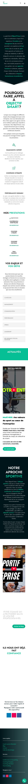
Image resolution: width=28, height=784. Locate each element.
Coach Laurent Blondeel (9, 744)
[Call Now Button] (24, 781)
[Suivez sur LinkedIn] (9, 715)
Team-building (7, 766)
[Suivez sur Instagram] (14, 715)
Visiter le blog (19, 626)
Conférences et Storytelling (10, 760)
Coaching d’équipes (8, 762)
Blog (4, 746)
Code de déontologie (8, 750)
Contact (5, 748)
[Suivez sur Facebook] (19, 715)
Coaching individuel (8, 764)
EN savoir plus (14, 245)
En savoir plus (14, 225)
